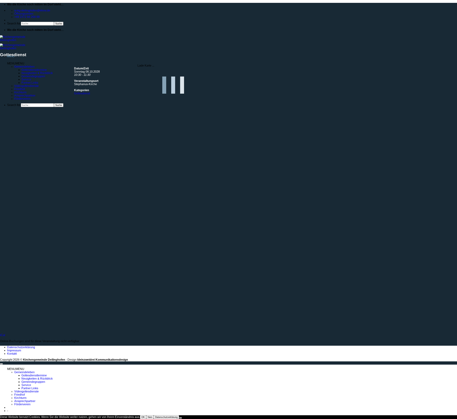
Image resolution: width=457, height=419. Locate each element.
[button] (15, 63)
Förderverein (22, 98)
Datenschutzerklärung (21, 347)
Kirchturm (20, 92)
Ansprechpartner (24, 95)
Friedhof (19, 89)
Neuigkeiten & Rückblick (37, 73)
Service (26, 79)
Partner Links (29, 82)
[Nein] (180, 417)
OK (143, 417)
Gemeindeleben (24, 66)
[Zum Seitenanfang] (1, 363)
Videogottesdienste (26, 85)
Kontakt (12, 353)
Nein (150, 417)
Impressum (14, 350)
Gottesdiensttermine (34, 69)
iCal (2, 335)
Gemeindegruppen (33, 76)
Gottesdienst (82, 93)
